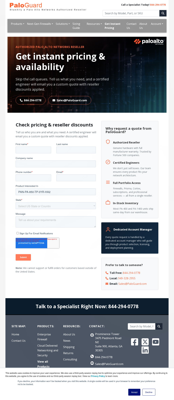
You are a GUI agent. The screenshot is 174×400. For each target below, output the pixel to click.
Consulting (70, 359)
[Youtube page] (155, 342)
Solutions (62, 24)
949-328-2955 (126, 278)
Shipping (69, 347)
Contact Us (131, 26)
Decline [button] (148, 392)
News (66, 341)
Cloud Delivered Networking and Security (47, 350)
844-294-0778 (158, 4)
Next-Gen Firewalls (39, 24)
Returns (68, 353)
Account (156, 24)
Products (16, 24)
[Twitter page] (145, 342)
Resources (93, 24)
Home (15, 334)
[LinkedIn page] (145, 350)
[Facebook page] (134, 342)
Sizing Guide (76, 26)
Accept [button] (134, 392)
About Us (143, 26)
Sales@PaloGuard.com (72, 100)
